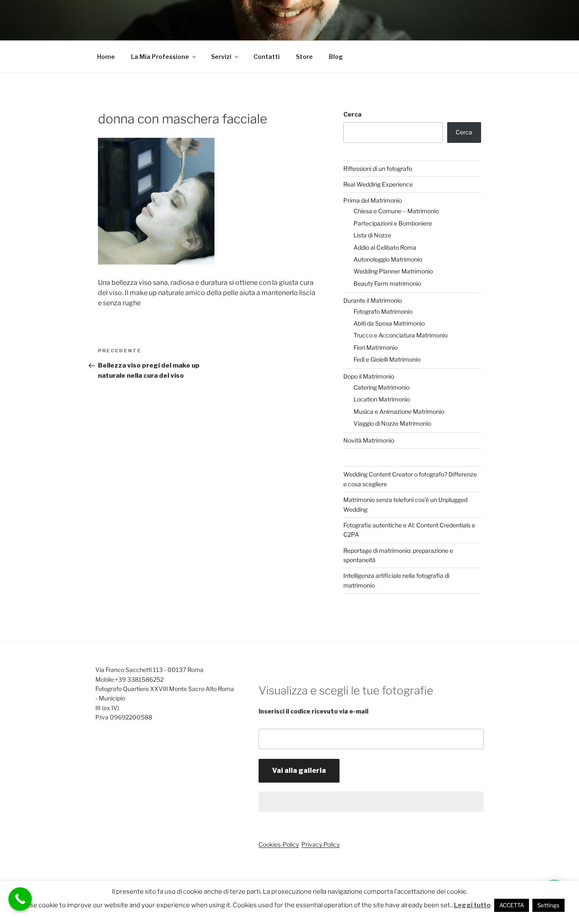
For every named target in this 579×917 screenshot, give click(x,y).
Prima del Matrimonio (372, 200)
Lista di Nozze (372, 235)
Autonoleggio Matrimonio (388, 259)
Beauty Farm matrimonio (387, 283)
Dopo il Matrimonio (368, 376)
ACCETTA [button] (511, 905)
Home (106, 56)
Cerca (352, 114)
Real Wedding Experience (378, 184)
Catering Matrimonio (381, 387)
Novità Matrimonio (368, 440)
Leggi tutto (472, 905)
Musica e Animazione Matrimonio (399, 411)
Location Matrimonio (382, 399)
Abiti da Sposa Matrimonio (389, 323)
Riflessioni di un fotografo (377, 168)
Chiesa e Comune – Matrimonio (396, 211)
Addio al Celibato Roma (385, 247)
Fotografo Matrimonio (383, 311)
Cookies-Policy (279, 844)
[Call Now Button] (20, 899)
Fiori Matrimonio (376, 347)
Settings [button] (548, 905)
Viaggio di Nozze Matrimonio (392, 423)
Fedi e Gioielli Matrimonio (387, 359)
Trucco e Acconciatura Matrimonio (401, 335)
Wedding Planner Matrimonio (393, 271)
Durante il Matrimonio (372, 300)
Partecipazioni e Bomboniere (393, 223)
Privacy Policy (320, 844)
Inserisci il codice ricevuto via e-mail (313, 711)
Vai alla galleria (299, 770)
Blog (336, 56)
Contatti (266, 56)
